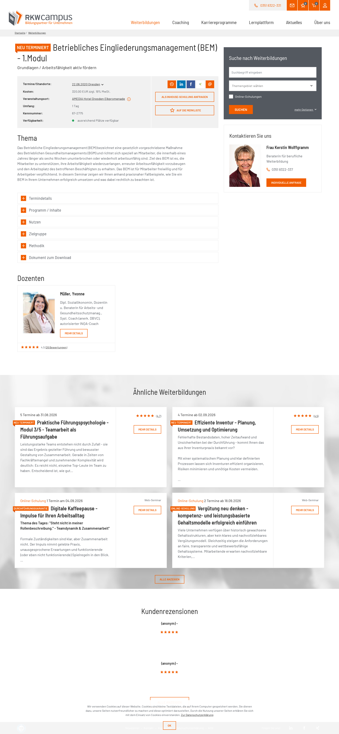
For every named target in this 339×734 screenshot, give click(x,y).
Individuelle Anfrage (286, 182)
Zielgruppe (37, 233)
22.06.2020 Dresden (86, 84)
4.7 (158, 416)
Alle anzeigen (170, 579)
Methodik (36, 245)
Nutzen (35, 221)
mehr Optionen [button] (304, 109)
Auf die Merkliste (188, 110)
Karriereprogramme (219, 22)
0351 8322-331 (270, 5)
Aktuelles (294, 22)
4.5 (316, 416)
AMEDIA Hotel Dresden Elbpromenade (98, 99)
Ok (169, 725)
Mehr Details (74, 333)
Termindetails (40, 198)
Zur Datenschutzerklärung (197, 714)
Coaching (180, 22)
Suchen (241, 109)
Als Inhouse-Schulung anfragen (185, 96)
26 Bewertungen (56, 347)
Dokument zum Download (50, 257)
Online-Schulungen (248, 96)
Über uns (322, 22)
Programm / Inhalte (45, 209)
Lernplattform (261, 22)
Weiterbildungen (148, 22)
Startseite (20, 32)
